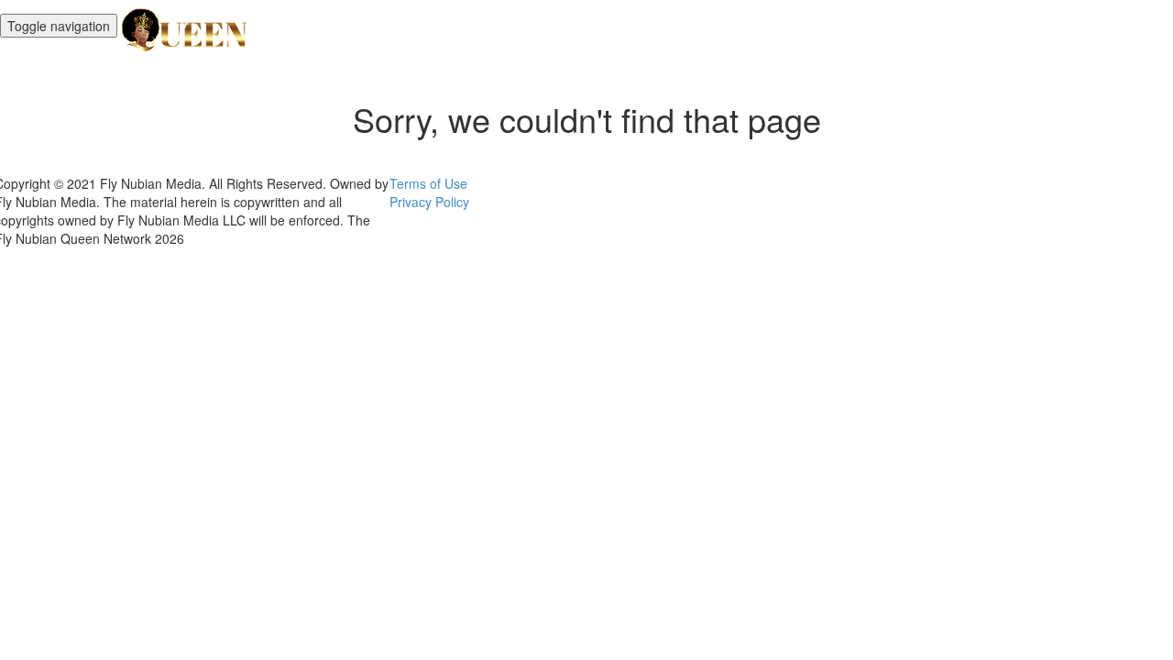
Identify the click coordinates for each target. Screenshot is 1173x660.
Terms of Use (428, 183)
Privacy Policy (429, 201)
